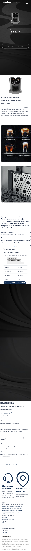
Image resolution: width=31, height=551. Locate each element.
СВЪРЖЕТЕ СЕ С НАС (10, 464)
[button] (17, 2)
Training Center (6, 514)
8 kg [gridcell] (19, 279)
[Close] (0, 467)
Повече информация (15, 46)
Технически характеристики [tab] (15, 262)
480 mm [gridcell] (20, 275)
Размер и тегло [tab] (12, 258)
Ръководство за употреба (15, 282)
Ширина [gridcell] (7, 267)
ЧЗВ (3, 523)
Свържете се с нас (7, 524)
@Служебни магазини (8, 519)
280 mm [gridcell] (20, 267)
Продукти (4, 517)
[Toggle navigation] (26, 2)
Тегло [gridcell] (6, 279)
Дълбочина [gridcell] (8, 271)
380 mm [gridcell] (20, 271)
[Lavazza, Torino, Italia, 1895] (7, 2)
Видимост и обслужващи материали (12, 510)
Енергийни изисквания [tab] (14, 260)
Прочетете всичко (5, 413)
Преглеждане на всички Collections (12, 506)
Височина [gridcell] (7, 275)
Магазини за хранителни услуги (10, 512)
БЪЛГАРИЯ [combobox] (5, 530)
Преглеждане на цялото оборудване (12, 508)
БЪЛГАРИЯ (5, 532)
